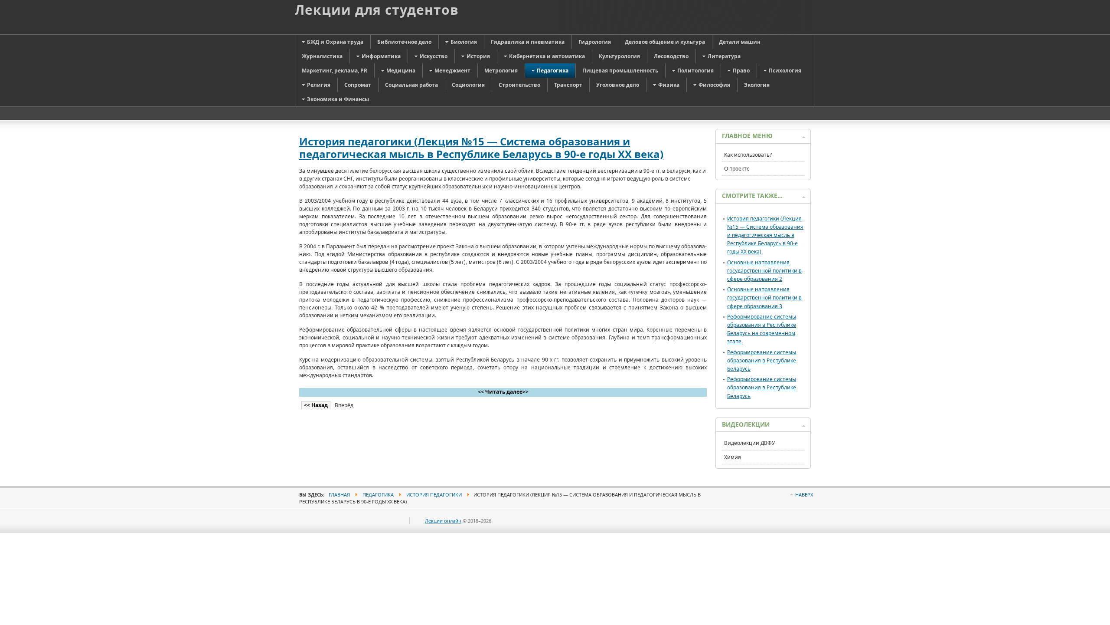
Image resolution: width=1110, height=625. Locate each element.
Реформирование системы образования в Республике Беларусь (761, 360)
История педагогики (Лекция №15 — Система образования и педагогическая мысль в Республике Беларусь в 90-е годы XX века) (481, 147)
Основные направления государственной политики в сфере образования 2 (764, 271)
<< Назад (316, 405)
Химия (732, 457)
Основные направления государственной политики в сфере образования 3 (764, 297)
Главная (339, 494)
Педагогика (378, 494)
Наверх (804, 494)
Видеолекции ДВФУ (749, 443)
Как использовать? (748, 154)
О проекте (737, 168)
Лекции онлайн (443, 520)
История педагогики (434, 494)
